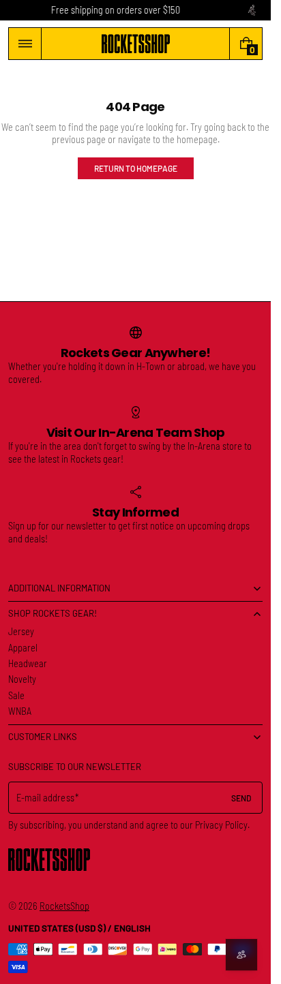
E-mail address (45, 797)
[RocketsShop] (49, 859)
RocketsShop (64, 906)
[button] (25, 43)
